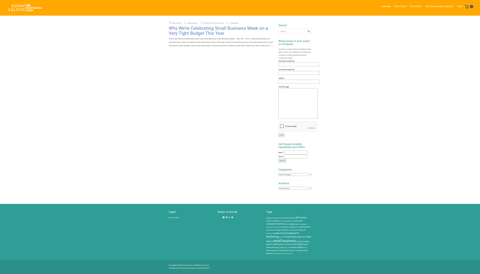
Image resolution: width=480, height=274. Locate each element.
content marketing (272, 221)
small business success (281, 244)
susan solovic (297, 247)
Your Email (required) (286, 69)
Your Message (283, 87)
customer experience (286, 221)
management (291, 233)
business (281, 218)
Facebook (291, 230)
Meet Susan (400, 6)
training (274, 253)
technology (270, 250)
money (281, 237)
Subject (281, 78)
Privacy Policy (174, 217)
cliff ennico (301, 217)
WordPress (205, 268)
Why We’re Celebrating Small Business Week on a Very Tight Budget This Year (218, 31)
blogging (268, 218)
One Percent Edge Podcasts (439, 6)
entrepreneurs (271, 230)
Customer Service (275, 223)
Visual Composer (191, 268)
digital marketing (301, 224)
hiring (301, 230)
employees (293, 227)
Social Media (297, 244)
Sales (299, 236)
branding (275, 218)
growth (296, 230)
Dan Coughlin (289, 224)
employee (285, 227)
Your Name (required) (286, 61)
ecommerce (270, 227)
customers (298, 221)
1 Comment (234, 23)
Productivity (290, 236)
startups (282, 247)
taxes (305, 247)
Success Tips (219, 23)
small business (284, 240)
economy (277, 227)
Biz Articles (416, 6)
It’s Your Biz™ (208, 23)
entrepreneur (304, 227)
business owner (289, 218)
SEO (304, 237)
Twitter (280, 253)
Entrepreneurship (282, 230)
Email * (281, 156)
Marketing (272, 236)
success (287, 247)
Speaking (386, 6)
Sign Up (282, 160)
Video (460, 6)
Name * (281, 152)
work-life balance (288, 253)
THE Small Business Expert (285, 250)
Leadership (278, 233)
